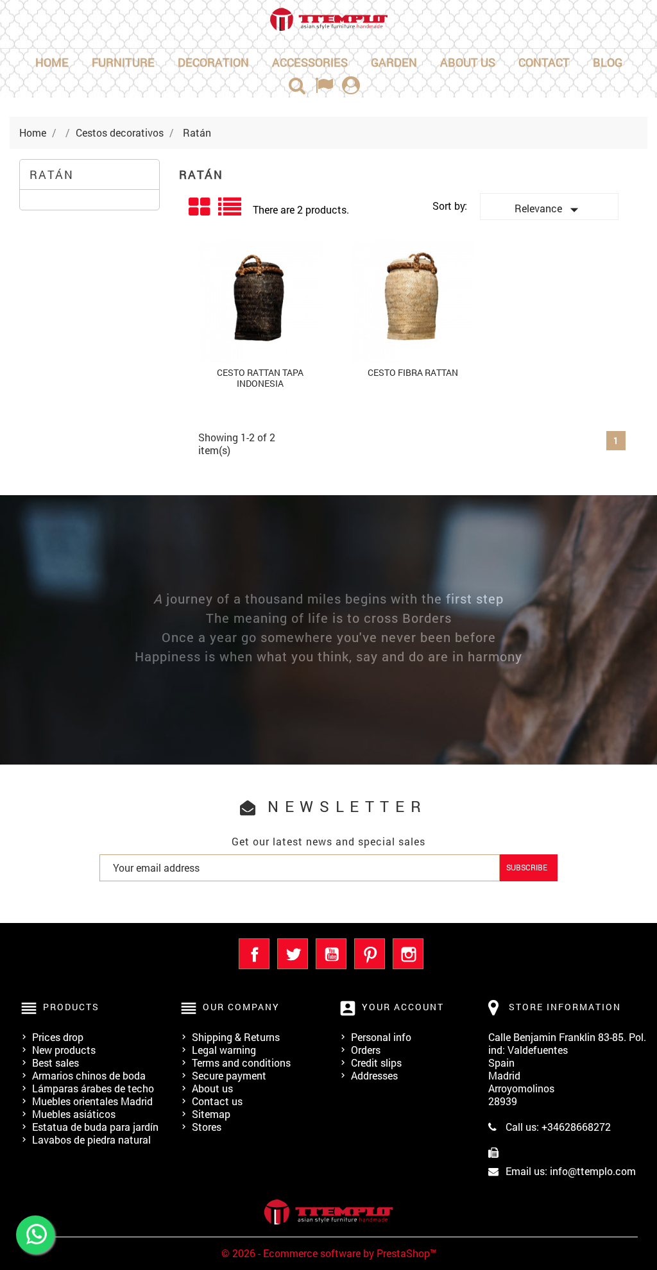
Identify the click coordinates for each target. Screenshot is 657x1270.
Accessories (310, 62)
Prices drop (57, 1037)
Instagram (408, 954)
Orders (365, 1049)
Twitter (292, 954)
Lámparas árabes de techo (93, 1088)
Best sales (55, 1062)
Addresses (374, 1075)
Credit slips (376, 1062)
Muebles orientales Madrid (92, 1101)
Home (52, 62)
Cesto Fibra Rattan (413, 372)
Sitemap (211, 1114)
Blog (607, 62)
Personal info (381, 1037)
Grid (200, 207)
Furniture (123, 62)
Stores (206, 1126)
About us (467, 62)
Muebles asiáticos (73, 1114)
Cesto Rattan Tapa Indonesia (260, 378)
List (230, 211)
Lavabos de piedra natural (91, 1139)
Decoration (213, 62)
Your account (403, 1007)
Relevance (549, 209)
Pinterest (369, 954)
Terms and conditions (241, 1062)
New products (64, 1049)
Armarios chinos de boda (89, 1075)
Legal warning (224, 1049)
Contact (544, 62)
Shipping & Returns (236, 1037)
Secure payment (229, 1075)
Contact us (217, 1101)
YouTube (331, 954)
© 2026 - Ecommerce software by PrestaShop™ (328, 1253)
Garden (394, 62)
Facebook (254, 954)
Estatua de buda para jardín (95, 1126)
